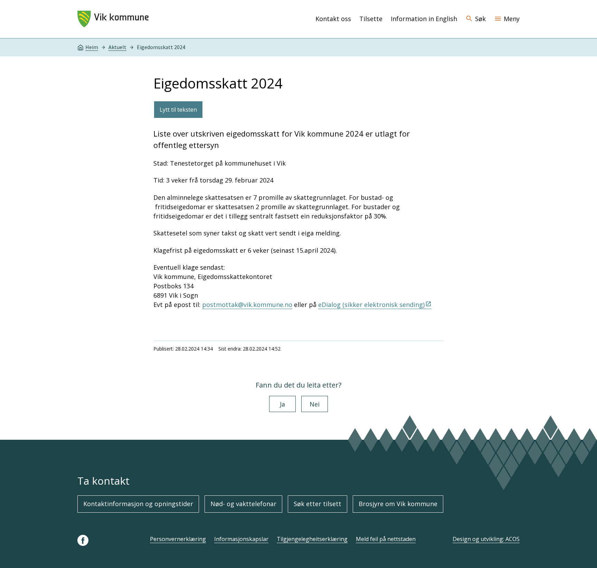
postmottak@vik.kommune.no (247, 304)
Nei (315, 404)
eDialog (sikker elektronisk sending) (371, 304)
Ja (282, 404)
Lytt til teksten (178, 109)
